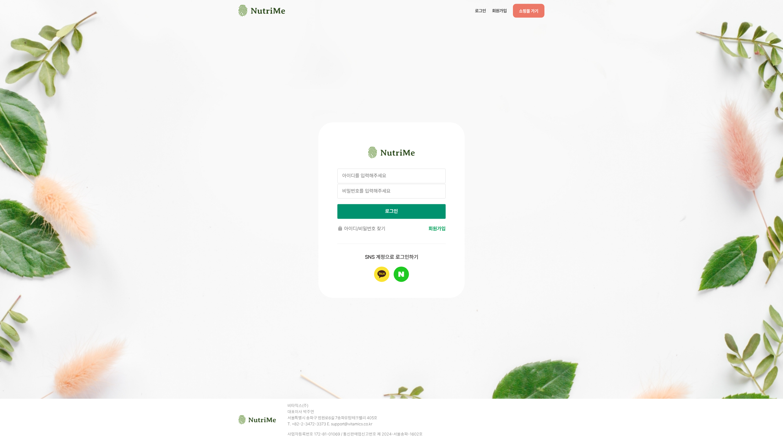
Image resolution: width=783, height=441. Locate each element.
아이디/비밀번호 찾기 (364, 229)
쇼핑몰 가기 (528, 10)
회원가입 (499, 10)
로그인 (480, 10)
